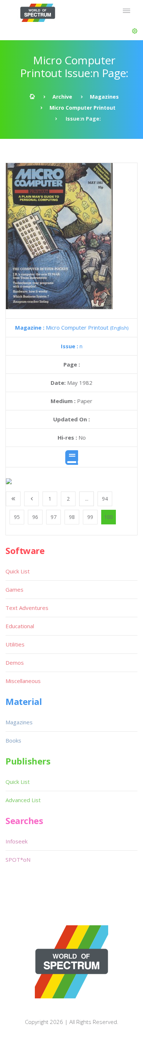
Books (13, 740)
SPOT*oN (18, 859)
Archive (62, 96)
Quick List (18, 571)
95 (17, 516)
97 (53, 516)
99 (90, 516)
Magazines (104, 96)
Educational (20, 626)
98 (72, 516)
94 (105, 498)
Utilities (15, 644)
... (86, 498)
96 (35, 516)
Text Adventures (27, 607)
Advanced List (23, 800)
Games (14, 589)
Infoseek (16, 841)
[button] (135, 31)
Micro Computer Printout (82, 107)
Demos (15, 662)
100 (108, 516)
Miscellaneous (23, 680)
